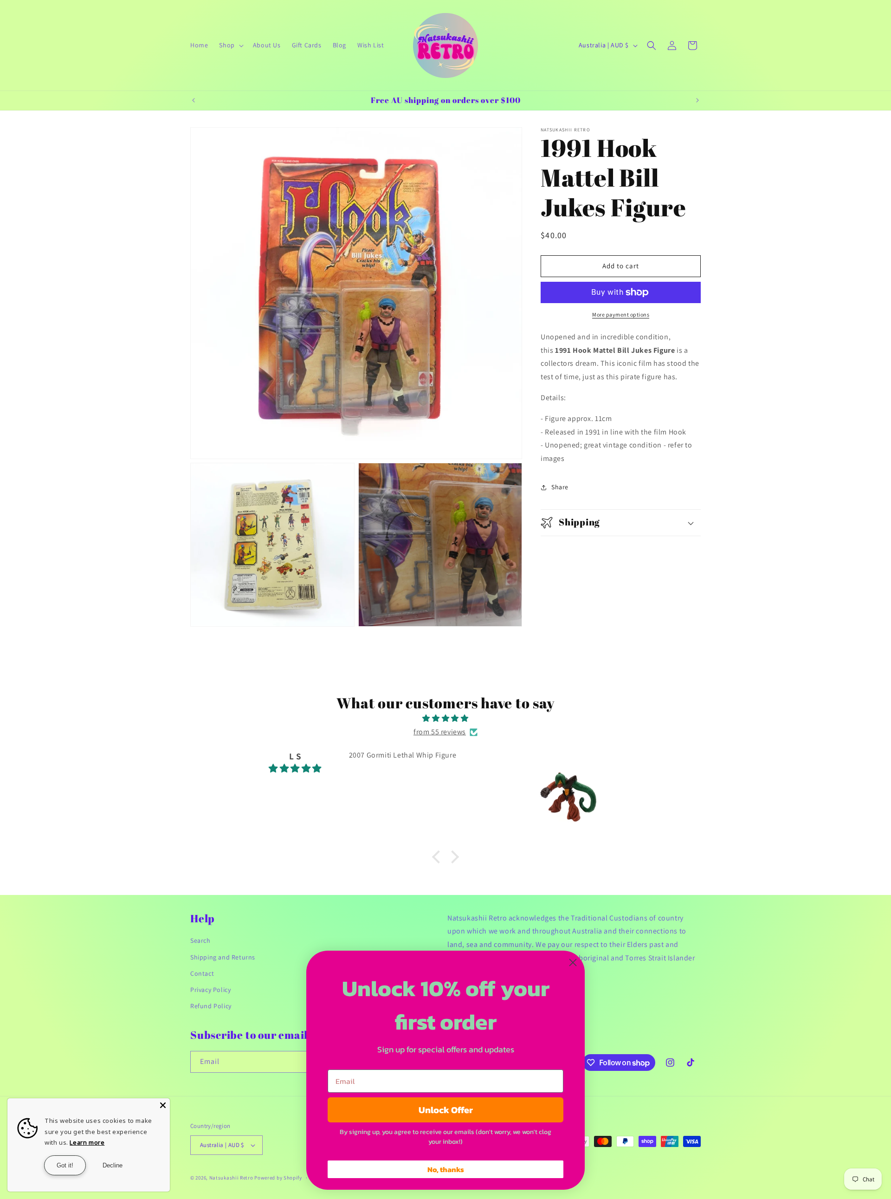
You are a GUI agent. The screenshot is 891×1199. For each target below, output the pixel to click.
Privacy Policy (210, 989)
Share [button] (559, 487)
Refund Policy (211, 1006)
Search (200, 940)
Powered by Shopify (278, 1177)
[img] (445, 719)
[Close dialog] (573, 962)
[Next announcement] (697, 100)
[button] (230, 45)
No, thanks (445, 1169)
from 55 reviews (439, 732)
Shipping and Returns (222, 957)
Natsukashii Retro (231, 1177)
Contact (202, 973)
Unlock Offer (446, 1110)
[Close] (163, 1105)
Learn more (87, 1142)
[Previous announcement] (193, 100)
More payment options (620, 314)
